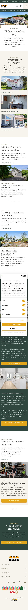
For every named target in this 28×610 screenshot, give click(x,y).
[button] (26, 2)
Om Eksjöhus (5, 572)
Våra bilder (24, 10)
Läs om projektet (14, 500)
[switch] (24, 305)
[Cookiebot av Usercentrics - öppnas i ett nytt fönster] (20, 276)
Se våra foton (6, 92)
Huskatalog (4, 10)
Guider (12, 183)
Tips (8, 183)
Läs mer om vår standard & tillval (14, 423)
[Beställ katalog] (17, 6)
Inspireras (4, 568)
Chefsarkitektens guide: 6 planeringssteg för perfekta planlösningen (10, 253)
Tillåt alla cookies (14, 324)
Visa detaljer (20, 320)
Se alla (3, 459)
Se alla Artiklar (6, 162)
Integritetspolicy (13, 598)
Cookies (6, 598)
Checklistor (11, 249)
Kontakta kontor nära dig (14, 542)
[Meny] (25, 6)
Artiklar (10, 10)
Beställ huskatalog (14, 363)
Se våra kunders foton (8, 111)
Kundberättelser (17, 10)
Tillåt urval (14, 328)
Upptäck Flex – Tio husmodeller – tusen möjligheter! (14, 1)
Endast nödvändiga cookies (14, 333)
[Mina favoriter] (21, 6)
